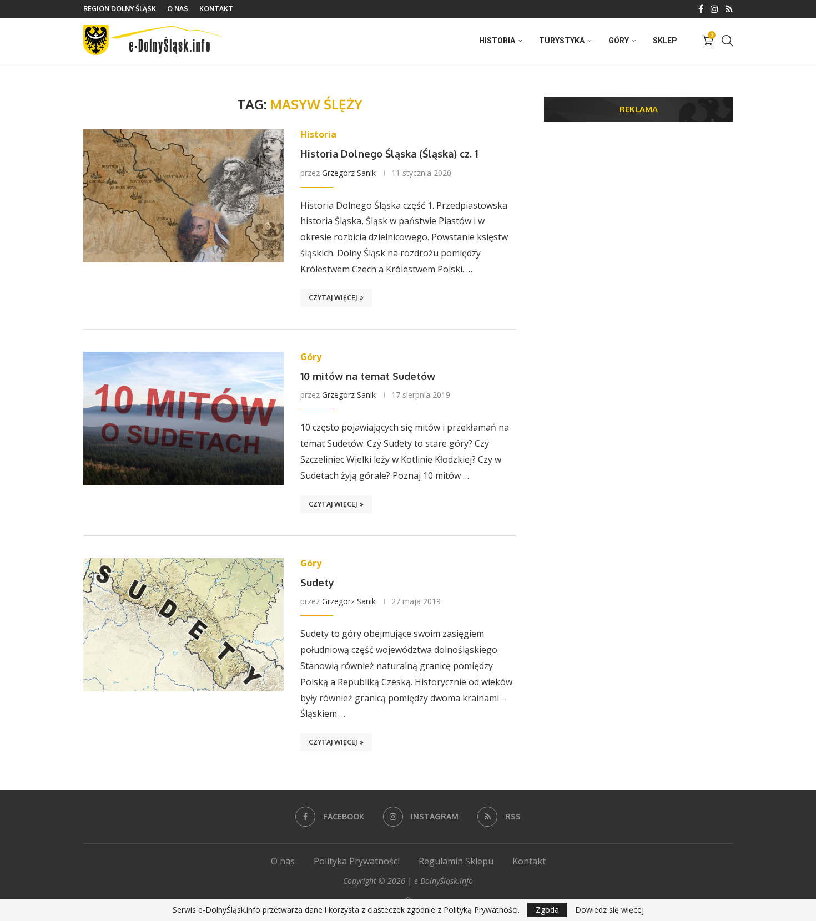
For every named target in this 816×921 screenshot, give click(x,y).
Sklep (665, 40)
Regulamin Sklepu (456, 861)
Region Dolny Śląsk (119, 8)
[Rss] (729, 9)
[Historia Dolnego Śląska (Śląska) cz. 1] (183, 195)
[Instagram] (714, 9)
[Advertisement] (638, 215)
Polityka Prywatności (357, 861)
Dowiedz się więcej (609, 910)
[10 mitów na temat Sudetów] (183, 418)
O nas (177, 8)
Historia (497, 40)
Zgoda (547, 909)
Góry (618, 40)
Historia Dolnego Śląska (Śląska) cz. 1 (389, 154)
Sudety (317, 582)
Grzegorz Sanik (349, 173)
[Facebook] (700, 9)
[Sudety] (183, 624)
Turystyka (562, 40)
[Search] (727, 40)
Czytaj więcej (333, 297)
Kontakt (216, 8)
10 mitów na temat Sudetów (367, 376)
